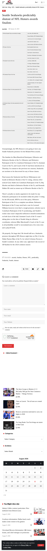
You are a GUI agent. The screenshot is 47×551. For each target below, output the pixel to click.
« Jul (4, 495)
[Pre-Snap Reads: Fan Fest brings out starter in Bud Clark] (8, 425)
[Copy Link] (38, 269)
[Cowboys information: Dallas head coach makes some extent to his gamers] (39, 521)
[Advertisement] (19, 370)
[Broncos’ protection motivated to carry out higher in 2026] (8, 415)
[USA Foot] (9, 2)
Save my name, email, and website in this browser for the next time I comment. (22, 329)
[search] (32, 2)
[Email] (33, 269)
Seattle (11, 260)
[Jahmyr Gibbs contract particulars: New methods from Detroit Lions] (39, 510)
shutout (16, 260)
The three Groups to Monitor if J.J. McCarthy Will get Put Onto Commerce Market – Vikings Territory (28, 391)
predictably (35, 257)
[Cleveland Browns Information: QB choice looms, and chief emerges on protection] (39, 532)
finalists (19, 257)
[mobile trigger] (4, 2)
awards (14, 257)
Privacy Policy (25, 545)
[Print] (43, 269)
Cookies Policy (7, 547)
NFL (4, 10)
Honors (25, 257)
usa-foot (4, 29)
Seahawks (5, 260)
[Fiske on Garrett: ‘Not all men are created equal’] (8, 404)
